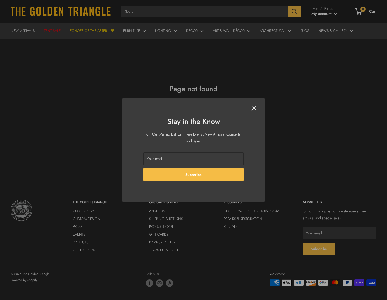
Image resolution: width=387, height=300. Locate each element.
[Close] (254, 107)
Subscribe (193, 174)
